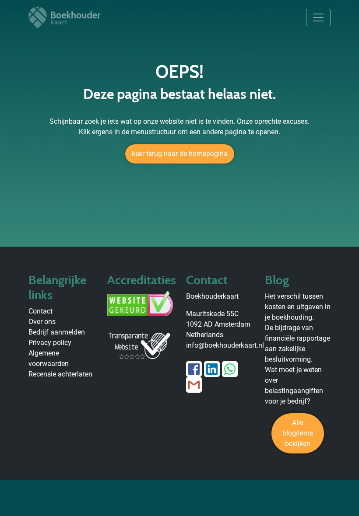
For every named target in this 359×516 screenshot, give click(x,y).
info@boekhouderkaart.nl (225, 345)
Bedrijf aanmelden (56, 332)
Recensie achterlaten (60, 374)
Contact (40, 311)
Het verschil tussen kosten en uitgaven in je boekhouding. (298, 306)
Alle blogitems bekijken (297, 433)
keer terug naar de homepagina (180, 154)
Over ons (42, 321)
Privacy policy (49, 342)
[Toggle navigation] (318, 17)
